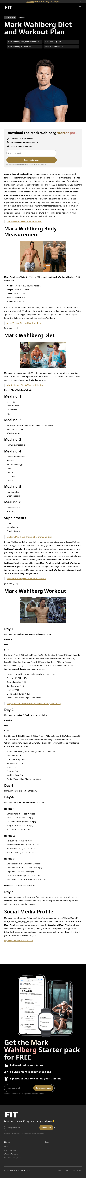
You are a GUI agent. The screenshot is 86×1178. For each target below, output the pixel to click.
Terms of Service (76, 1170)
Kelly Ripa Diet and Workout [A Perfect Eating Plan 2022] (34, 703)
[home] (8, 7)
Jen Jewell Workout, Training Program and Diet (29, 536)
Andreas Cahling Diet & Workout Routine (26, 578)
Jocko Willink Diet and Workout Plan (24, 323)
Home (6, 1146)
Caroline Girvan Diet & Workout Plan (24, 221)
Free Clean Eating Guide (12, 1158)
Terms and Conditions (40, 164)
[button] (80, 7)
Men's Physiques (10, 1150)
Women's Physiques (11, 1154)
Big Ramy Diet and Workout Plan (18, 940)
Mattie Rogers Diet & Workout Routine (25, 385)
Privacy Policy (63, 1170)
